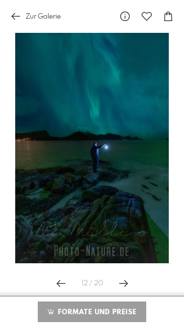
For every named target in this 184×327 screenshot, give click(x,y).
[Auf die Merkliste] (147, 16)
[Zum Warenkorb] (168, 16)
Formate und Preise (95, 312)
